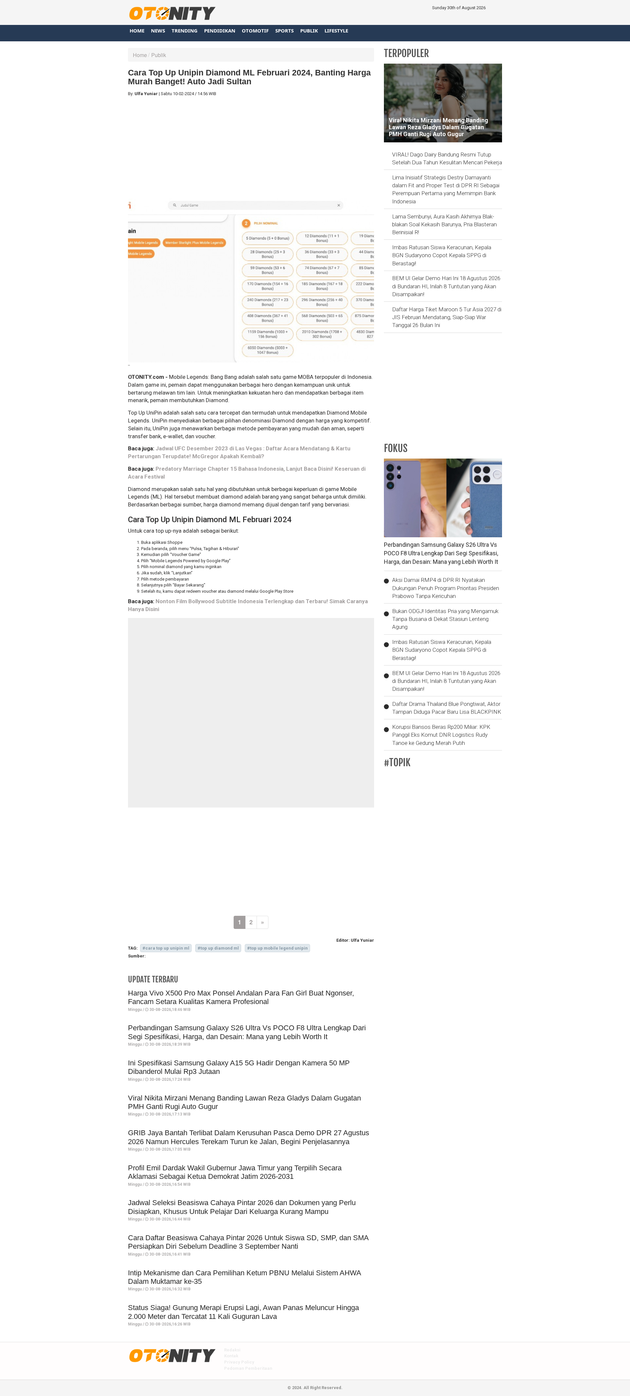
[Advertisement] (251, 148)
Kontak (231, 1355)
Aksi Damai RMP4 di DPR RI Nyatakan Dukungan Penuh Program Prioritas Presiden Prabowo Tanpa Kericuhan (445, 588)
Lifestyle (336, 30)
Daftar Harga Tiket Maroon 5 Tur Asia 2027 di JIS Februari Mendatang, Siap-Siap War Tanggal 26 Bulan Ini (446, 317)
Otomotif (255, 30)
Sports (284, 30)
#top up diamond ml (218, 948)
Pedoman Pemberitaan (248, 1368)
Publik (309, 30)
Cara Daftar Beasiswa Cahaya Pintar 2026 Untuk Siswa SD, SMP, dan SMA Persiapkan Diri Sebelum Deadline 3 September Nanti (248, 1242)
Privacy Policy (239, 1362)
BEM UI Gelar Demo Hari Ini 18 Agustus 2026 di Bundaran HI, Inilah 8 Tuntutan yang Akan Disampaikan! (446, 286)
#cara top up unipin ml (165, 948)
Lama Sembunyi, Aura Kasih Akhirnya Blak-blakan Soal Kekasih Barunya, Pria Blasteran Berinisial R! (444, 224)
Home (137, 30)
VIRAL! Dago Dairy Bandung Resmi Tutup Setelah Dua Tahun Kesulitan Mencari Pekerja (447, 158)
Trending (185, 30)
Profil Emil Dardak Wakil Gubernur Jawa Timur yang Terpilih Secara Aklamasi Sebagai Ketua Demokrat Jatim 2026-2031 (235, 1172)
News (158, 30)
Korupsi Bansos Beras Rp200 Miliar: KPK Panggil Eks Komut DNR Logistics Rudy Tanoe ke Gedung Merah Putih (441, 735)
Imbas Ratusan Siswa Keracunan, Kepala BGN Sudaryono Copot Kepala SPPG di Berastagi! (441, 255)
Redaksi (232, 1349)
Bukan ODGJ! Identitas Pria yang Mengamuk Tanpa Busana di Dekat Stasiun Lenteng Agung (445, 619)
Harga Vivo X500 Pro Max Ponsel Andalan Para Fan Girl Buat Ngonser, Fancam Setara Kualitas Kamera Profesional (241, 997)
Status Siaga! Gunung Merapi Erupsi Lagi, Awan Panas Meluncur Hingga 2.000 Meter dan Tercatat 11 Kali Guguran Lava (243, 1312)
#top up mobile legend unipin (277, 948)
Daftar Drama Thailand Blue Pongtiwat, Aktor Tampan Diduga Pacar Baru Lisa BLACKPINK (446, 708)
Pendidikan (219, 30)
